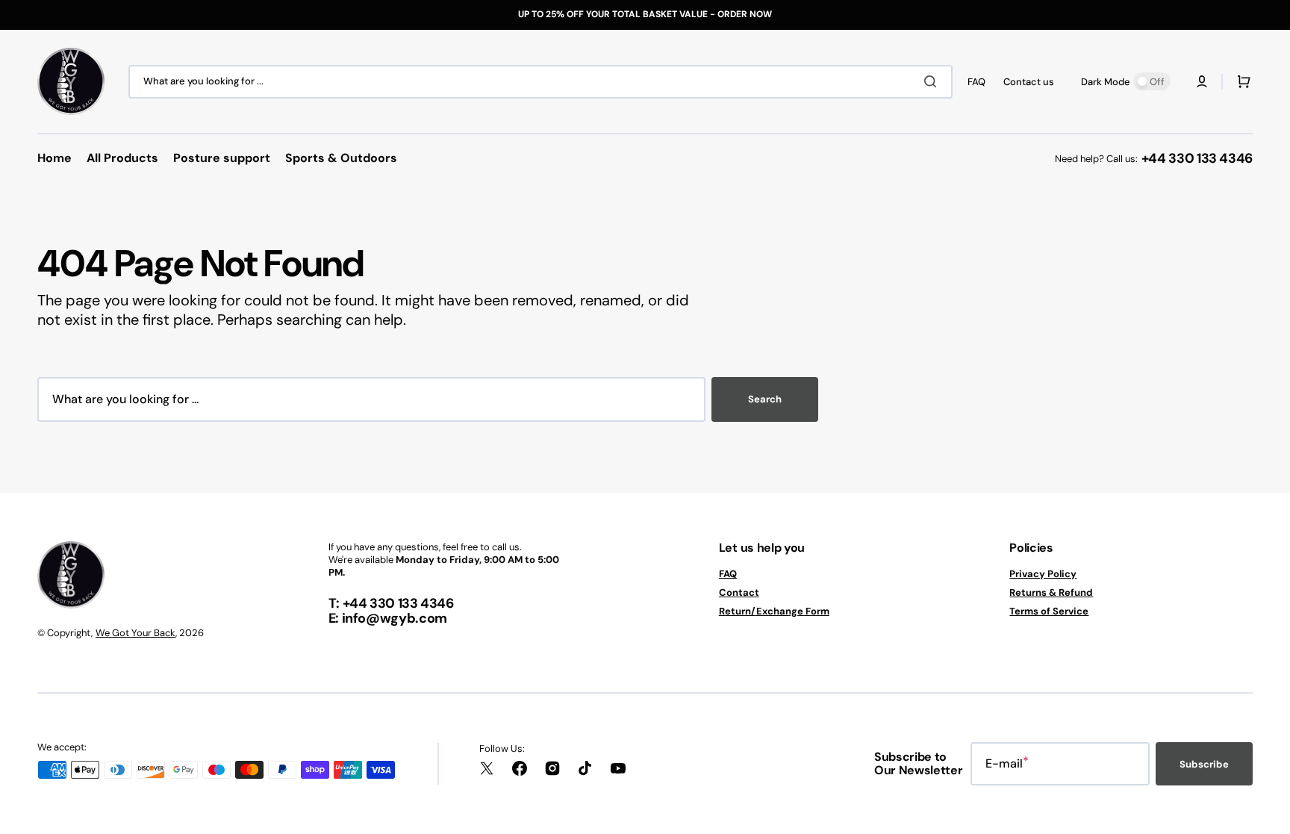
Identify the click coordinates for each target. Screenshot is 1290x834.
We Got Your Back (135, 632)
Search (765, 399)
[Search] (933, 81)
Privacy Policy (1042, 574)
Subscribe (1204, 764)
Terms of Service (1048, 611)
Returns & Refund (1051, 592)
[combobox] (540, 82)
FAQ (728, 574)
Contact (739, 592)
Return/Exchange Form (774, 611)
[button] (1201, 81)
